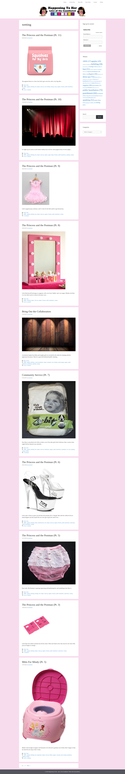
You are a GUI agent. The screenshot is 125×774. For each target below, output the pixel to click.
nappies (58, 86)
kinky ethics (85, 83)
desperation (39, 755)
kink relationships (98, 81)
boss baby (99, 66)
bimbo (36, 522)
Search (84, 114)
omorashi (58, 755)
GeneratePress (77, 771)
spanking (68, 154)
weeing (23, 451)
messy (55, 86)
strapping (88, 102)
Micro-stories (26, 360)
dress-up (42, 86)
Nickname (86, 40)
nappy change (51, 154)
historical (95, 79)
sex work (68, 449)
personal (85, 87)
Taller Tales (26, 85)
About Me (80, 2)
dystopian (49, 362)
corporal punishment (39, 362)
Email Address (87, 34)
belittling (32, 86)
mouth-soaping (61, 362)
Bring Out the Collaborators (36, 311)
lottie (89, 83)
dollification (100, 74)
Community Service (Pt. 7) (36, 375)
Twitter (101, 2)
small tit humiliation (26, 524)
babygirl (85, 64)
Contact (95, 2)
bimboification (41, 522)
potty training (63, 755)
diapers (38, 86)
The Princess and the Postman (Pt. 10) (41, 99)
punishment (29, 363)
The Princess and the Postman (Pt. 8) (41, 225)
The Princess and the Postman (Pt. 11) (41, 35)
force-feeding (47, 86)
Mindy (51, 755)
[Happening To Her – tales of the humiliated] (62, 11)
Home (65, 2)
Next (29, 765)
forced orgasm (90, 79)
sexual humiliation (96, 95)
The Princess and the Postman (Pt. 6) (41, 462)
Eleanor (96, 77)
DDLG (85, 74)
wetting (23, 88)
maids (94, 83)
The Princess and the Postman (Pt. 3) (41, 604)
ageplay (28, 86)
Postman (62, 86)
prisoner (97, 87)
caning (91, 69)
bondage (36, 593)
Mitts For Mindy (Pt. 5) (34, 662)
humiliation (46, 449)
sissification (72, 522)
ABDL (25, 86)
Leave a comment (27, 89)
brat (35, 86)
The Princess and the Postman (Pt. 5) (41, 535)
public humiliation (69, 86)
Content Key (72, 2)
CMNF (95, 69)
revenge (87, 95)
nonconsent (96, 85)
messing (52, 86)
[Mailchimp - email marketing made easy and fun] (100, 46)
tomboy (92, 102)
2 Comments (26, 215)
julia (92, 81)
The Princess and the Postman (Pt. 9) (41, 166)
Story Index (88, 2)
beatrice (89, 64)
